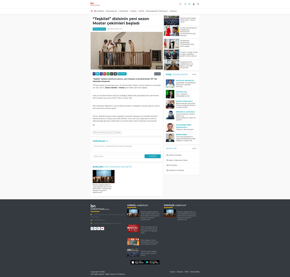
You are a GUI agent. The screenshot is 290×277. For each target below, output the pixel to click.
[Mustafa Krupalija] (171, 83)
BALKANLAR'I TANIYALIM (157, 11)
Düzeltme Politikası (176, 170)
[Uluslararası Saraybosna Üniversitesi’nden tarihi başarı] (171, 44)
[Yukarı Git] (284, 271)
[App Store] (138, 262)
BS (180, 4)
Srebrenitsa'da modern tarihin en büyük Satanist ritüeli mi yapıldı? (186, 117)
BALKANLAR (112, 11)
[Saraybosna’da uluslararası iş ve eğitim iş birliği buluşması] (171, 65)
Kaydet (123, 74)
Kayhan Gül (181, 92)
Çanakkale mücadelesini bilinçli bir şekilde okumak (186, 85)
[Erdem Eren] (171, 137)
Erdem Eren (181, 135)
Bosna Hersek (99, 29)
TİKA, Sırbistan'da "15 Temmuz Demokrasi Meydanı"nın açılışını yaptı (149, 230)
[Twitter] (95, 228)
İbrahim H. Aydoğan (185, 112)
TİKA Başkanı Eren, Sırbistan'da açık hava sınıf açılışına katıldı (149, 242)
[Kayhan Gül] (171, 94)
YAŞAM (134, 11)
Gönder (152, 156)
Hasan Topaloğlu (184, 101)
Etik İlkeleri (173, 165)
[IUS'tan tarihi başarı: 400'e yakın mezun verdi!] (171, 20)
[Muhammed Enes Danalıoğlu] (171, 127)
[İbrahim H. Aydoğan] (171, 115)
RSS (186, 272)
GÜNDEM (100, 11)
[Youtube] (102, 228)
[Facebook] (92, 228)
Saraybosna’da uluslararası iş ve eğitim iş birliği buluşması (186, 65)
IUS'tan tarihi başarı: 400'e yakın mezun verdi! (188, 20)
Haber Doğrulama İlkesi (178, 160)
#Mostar (109, 132)
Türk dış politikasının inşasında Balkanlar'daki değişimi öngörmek (186, 139)
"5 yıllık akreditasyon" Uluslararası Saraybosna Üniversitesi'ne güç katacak (188, 31)
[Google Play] (152, 262)
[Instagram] (98, 228)
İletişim (180, 272)
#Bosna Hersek (99, 132)
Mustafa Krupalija (185, 80)
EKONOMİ (124, 11)
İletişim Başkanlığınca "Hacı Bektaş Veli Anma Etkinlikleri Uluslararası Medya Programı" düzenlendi (102, 188)
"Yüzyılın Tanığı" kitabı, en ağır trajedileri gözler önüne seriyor (189, 54)
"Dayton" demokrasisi (184, 129)
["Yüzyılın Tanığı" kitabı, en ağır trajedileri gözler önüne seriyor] (171, 54)
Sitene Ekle (195, 272)
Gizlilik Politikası (174, 155)
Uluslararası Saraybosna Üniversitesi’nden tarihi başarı (187, 43)
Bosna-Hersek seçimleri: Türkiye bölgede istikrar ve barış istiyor (186, 105)
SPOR (141, 11)
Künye (172, 272)
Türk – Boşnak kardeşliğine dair (183, 95)
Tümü (194, 74)
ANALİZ (173, 11)
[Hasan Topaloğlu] (171, 104)
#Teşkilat (117, 132)
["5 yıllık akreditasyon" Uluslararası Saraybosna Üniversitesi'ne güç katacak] (171, 31)
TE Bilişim (121, 274)
